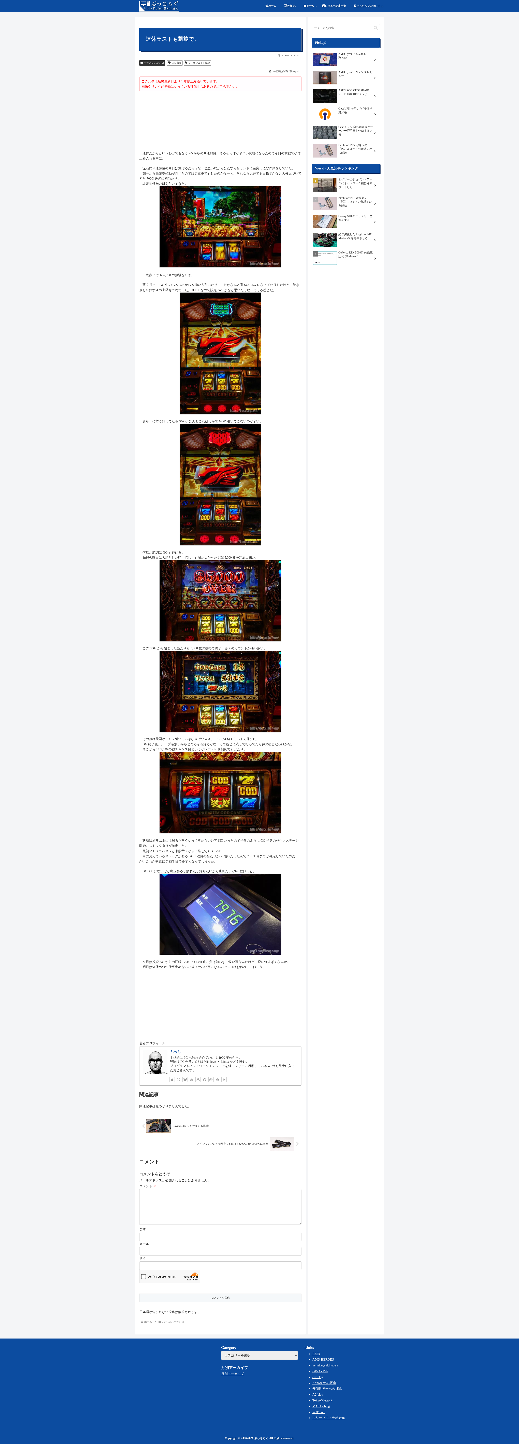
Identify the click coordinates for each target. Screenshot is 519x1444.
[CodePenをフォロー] (211, 1079)
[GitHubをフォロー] (204, 1079)
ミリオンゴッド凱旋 (199, 62)
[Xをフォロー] (178, 1079)
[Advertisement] (220, 121)
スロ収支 (176, 62)
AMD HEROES (323, 1359)
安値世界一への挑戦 (327, 1388)
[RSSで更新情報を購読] (224, 1079)
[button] (375, 28)
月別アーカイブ (232, 1374)
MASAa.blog (321, 1406)
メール (144, 1244)
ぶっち (175, 1052)
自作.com (318, 1412)
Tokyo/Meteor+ (322, 1400)
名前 (142, 1229)
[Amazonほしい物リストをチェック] (198, 1079)
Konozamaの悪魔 (324, 1383)
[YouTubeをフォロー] (191, 1079)
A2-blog (317, 1394)
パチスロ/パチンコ (154, 62)
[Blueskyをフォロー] (185, 1079)
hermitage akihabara (325, 1365)
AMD (316, 1354)
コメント (147, 1186)
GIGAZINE (320, 1371)
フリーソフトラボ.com (328, 1418)
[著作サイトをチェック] (172, 1079)
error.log (317, 1377)
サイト (144, 1258)
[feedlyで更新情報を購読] (217, 1079)
